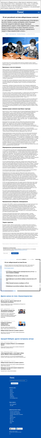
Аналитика (12, 392)
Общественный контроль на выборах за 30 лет (17, 283)
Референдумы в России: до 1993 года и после (17, 275)
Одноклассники (12, 417)
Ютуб (11, 422)
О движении (12, 396)
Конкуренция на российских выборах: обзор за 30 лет (19, 286)
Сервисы (11, 393)
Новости (11, 389)
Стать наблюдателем (14, 398)
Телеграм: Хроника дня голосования (16, 414)
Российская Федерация (21, 34)
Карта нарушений (13, 404)
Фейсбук (11, 415)
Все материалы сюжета (9, 268)
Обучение (11, 395)
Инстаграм (12, 421)
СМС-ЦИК (11, 405)
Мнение (7, 34)
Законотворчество (12, 34)
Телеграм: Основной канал (14, 411)
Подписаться (15, 253)
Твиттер (11, 420)
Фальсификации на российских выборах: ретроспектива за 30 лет (21, 279)
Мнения (11, 391)
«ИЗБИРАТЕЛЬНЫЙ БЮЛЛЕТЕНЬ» (20, 250)
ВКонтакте (12, 418)
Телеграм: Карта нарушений (15, 413)
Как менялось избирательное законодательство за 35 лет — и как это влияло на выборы (21, 272)
